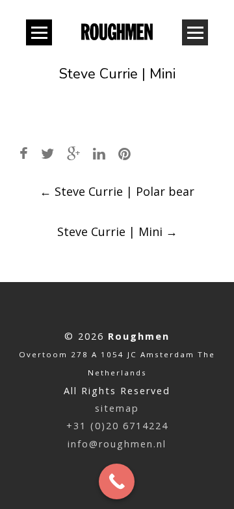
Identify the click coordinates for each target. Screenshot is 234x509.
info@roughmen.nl (117, 444)
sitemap (117, 408)
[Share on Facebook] (24, 153)
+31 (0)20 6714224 (117, 426)
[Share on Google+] (73, 153)
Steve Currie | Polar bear (117, 191)
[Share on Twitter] (47, 153)
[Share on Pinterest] (124, 153)
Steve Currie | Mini (117, 231)
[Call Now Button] (117, 481)
